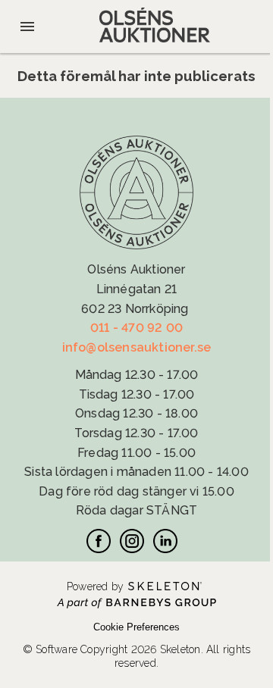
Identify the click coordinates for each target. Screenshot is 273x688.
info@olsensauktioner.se (137, 347)
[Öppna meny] (27, 26)
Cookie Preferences (136, 627)
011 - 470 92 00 (136, 328)
